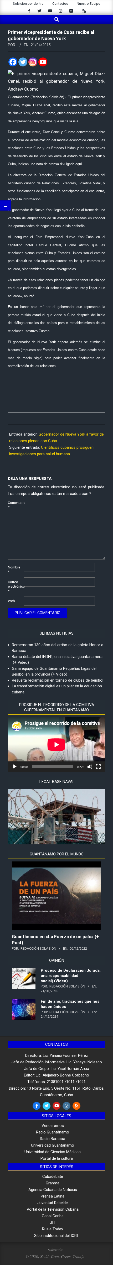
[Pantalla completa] (98, 766)
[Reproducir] (14, 766)
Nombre (14, 569)
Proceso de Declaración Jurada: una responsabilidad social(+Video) (71, 975)
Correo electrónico (15, 586)
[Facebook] (12, 62)
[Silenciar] (90, 766)
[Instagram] (32, 62)
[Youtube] (42, 62)
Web (11, 601)
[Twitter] (22, 62)
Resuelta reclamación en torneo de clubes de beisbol (57, 680)
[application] (56, 744)
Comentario (15, 505)
